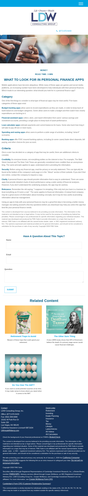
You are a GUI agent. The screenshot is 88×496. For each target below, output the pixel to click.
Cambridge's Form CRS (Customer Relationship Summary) (27, 484)
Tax (47, 421)
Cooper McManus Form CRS (41, 479)
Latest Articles (51, 429)
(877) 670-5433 (65, 31)
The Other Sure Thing (64, 336)
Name (8, 240)
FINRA (12, 474)
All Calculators (52, 434)
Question (8, 269)
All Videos (50, 432)
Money (48, 424)
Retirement (50, 411)
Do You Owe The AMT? (23, 385)
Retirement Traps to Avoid (23, 336)
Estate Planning (52, 416)
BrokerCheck (55, 437)
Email (8, 255)
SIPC (17, 474)
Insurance (50, 419)
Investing (49, 413)
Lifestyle (49, 426)
